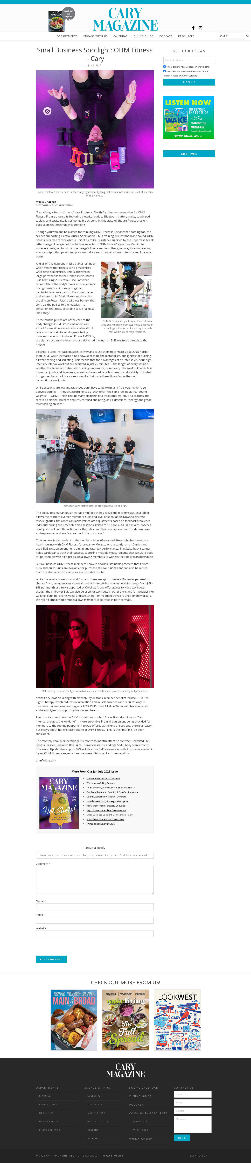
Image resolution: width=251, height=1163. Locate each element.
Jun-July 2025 (101, 771)
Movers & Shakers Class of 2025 (103, 778)
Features (44, 1096)
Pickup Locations (99, 1121)
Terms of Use (140, 1139)
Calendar (120, 36)
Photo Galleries (49, 1130)
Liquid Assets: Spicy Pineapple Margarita (107, 801)
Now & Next (46, 1113)
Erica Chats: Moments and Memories (105, 819)
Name (41, 901)
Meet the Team (96, 1113)
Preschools (140, 1130)
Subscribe (94, 1096)
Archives (189, 154)
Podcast (165, 36)
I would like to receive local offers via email (188, 66)
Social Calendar (143, 1087)
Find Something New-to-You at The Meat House (111, 787)
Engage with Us (95, 36)
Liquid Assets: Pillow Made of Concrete (106, 796)
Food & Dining (48, 1104)
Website (41, 928)
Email (40, 915)
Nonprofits (140, 1121)
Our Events (95, 1104)
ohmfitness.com (46, 760)
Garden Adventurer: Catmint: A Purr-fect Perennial (112, 792)
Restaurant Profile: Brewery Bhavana (106, 805)
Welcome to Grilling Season (101, 783)
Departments (67, 36)
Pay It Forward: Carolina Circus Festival (106, 810)
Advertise (94, 1130)
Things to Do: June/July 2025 (101, 823)
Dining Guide (144, 36)
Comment (43, 864)
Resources (186, 36)
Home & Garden (49, 1121)
